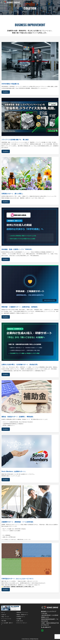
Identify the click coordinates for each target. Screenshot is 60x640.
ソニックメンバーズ (6, 618)
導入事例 (4, 620)
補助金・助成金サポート (22, 614)
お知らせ (4, 614)
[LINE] (44, 630)
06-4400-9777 (47, 627)
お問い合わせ (20, 620)
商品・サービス (5, 616)
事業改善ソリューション (22, 612)
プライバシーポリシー (22, 622)
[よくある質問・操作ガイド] (11, 608)
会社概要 (19, 618)
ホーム (3, 612)
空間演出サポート (21, 616)
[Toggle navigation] (57, 2)
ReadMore (5, 92)
